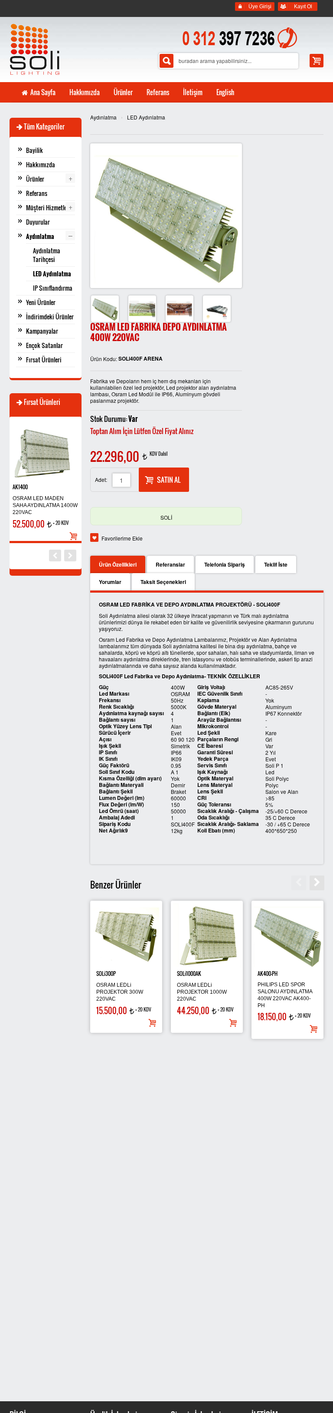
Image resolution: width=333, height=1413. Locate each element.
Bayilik (34, 150)
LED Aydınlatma (146, 117)
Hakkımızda (40, 164)
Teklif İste (275, 564)
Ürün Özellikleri (118, 564)
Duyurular (38, 221)
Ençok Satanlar (44, 345)
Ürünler (35, 178)
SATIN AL (168, 479)
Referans (36, 193)
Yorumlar (110, 582)
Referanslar (170, 564)
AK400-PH (268, 973)
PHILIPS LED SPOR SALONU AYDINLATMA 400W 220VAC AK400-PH (285, 995)
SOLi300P (106, 973)
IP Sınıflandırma (52, 287)
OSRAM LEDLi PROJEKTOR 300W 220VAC (119, 992)
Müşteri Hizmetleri (48, 207)
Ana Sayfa (42, 92)
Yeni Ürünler (41, 302)
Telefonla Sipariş (224, 564)
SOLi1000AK (189, 973)
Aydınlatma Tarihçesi (46, 255)
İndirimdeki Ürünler (50, 316)
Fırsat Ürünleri (44, 359)
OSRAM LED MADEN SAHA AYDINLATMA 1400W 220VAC (45, 505)
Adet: (101, 479)
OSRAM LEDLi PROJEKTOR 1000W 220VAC (202, 992)
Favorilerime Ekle (122, 538)
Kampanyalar (42, 330)
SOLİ (166, 517)
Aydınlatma (103, 117)
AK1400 (20, 487)
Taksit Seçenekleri (163, 582)
